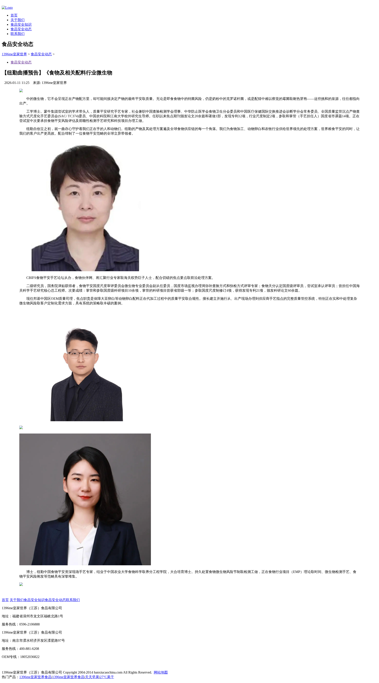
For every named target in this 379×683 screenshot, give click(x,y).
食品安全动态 (21, 29)
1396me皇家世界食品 (35, 677)
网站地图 (161, 672)
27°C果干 (107, 677)
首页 (14, 15)
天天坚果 (92, 677)
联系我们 (18, 34)
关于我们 (18, 20)
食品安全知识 (21, 24)
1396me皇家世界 (14, 54)
